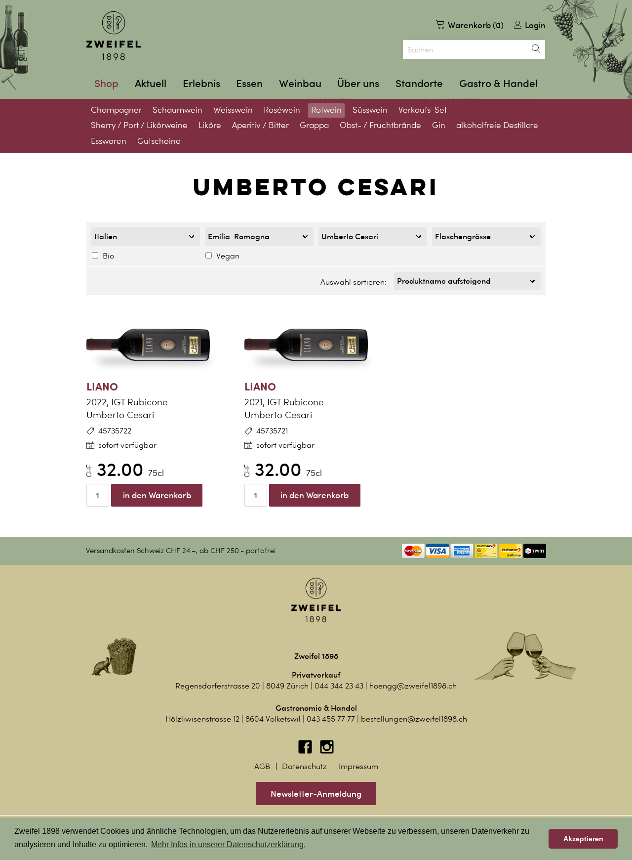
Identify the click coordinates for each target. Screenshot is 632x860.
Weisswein (233, 110)
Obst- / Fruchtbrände (380, 125)
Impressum (358, 766)
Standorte (419, 83)
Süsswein (370, 110)
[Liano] (158, 345)
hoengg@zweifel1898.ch (413, 685)
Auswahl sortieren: (353, 282)
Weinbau (300, 83)
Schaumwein (177, 110)
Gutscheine (159, 141)
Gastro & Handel (498, 83)
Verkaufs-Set (422, 110)
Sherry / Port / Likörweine (139, 125)
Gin (438, 125)
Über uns (358, 83)
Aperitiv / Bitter (260, 125)
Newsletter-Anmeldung (316, 793)
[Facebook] (306, 751)
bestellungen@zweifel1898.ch (414, 719)
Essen (249, 83)
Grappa (314, 125)
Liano (102, 386)
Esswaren (108, 141)
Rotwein (326, 110)
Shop (106, 83)
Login (534, 25)
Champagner (116, 110)
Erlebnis (201, 83)
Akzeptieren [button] (583, 839)
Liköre (209, 125)
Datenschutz (304, 766)
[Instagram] (326, 751)
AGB (262, 766)
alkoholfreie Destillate (497, 125)
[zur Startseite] (113, 35)
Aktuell (150, 83)
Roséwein (282, 110)
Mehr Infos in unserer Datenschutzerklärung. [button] (228, 844)
